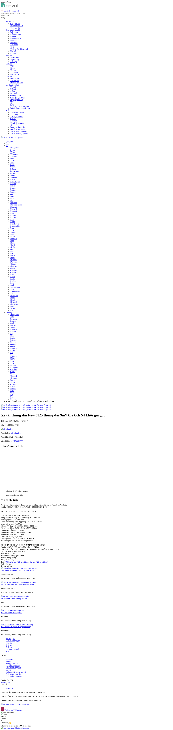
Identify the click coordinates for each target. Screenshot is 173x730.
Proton (12, 186)
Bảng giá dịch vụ (12, 664)
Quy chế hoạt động (13, 666)
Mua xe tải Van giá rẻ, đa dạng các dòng (16, 627)
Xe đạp (13, 70)
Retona (13, 332)
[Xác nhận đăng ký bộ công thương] (15, 704)
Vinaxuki (13, 156)
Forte (12, 391)
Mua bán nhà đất (16, 26)
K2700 (13, 359)
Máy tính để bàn (16, 38)
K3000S (13, 357)
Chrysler (13, 266)
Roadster (13, 329)
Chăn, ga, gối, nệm (17, 98)
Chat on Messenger (22, 728)
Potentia (13, 340)
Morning (9, 313)
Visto (12, 317)
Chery (12, 268)
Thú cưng (14, 114)
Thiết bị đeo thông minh (19, 49)
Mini (12, 198)
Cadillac (13, 272)
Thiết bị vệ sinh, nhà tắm (19, 106)
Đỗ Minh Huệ (16, 433)
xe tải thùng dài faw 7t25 (30, 562)
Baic (12, 283)
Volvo (12, 152)
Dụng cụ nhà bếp (16, 100)
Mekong (13, 207)
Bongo (12, 380)
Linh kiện (14, 53)
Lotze (12, 351)
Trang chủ (9, 141)
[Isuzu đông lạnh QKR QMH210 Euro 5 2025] (19, 568)
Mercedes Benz (16, 205)
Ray (11, 334)
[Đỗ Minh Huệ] (7, 429)
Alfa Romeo (15, 291)
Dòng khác (14, 315)
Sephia (12, 327)
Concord (13, 370)
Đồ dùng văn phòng (17, 129)
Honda (12, 300)
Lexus (12, 222)
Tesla (12, 163)
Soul (12, 323)
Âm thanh (14, 45)
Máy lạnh (13, 91)
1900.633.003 (6, 682)
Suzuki (13, 167)
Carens (13, 384)
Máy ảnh (13, 41)
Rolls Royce (15, 182)
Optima (13, 344)
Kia (7, 146)
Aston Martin (15, 287)
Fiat (11, 253)
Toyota (13, 308)
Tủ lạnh (13, 87)
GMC (12, 245)
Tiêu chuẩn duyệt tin (13, 668)
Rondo (12, 386)
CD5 (12, 374)
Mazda (12, 298)
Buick (12, 277)
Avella (12, 382)
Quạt (12, 102)
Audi (12, 285)
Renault (13, 184)
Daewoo (13, 262)
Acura (12, 294)
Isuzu (12, 234)
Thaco (12, 160)
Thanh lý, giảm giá (17, 123)
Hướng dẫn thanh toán (14, 676)
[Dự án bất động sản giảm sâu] (12, 137)
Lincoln (13, 217)
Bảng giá (9, 661)
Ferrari (12, 256)
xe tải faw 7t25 (14, 562)
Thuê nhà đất (15, 28)
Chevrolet (14, 304)
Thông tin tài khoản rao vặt (16, 672)
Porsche (13, 188)
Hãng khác (14, 148)
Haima (12, 243)
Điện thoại (14, 32)
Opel (12, 194)
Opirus (12, 346)
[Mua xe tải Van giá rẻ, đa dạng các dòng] (17, 625)
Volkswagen (15, 154)
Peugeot (13, 192)
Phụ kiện (13, 51)
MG (11, 201)
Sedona (13, 389)
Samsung (13, 177)
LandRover (14, 224)
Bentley (13, 281)
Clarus (12, 372)
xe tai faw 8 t (44, 562)
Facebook (9, 688)
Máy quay (14, 43)
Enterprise (14, 367)
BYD (12, 275)
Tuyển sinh (14, 57)
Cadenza (13, 378)
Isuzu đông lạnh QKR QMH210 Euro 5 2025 (18, 570)
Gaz (11, 249)
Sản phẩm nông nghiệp (19, 133)
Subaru (13, 169)
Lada (12, 228)
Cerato (12, 393)
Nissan (12, 196)
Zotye (12, 150)
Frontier (13, 365)
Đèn (12, 104)
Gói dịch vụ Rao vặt (11, 11)
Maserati (13, 211)
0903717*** (18, 441)
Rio (11, 397)
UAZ (12, 158)
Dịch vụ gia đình (16, 83)
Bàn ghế (13, 93)
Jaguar (12, 232)
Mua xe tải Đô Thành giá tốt (11, 613)
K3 (11, 395)
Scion (12, 175)
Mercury (13, 203)
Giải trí (13, 119)
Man (12, 213)
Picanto (13, 342)
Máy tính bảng (15, 34)
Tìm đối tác (14, 81)
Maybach (13, 209)
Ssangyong (14, 171)
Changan (13, 270)
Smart (12, 173)
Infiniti (12, 237)
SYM (12, 165)
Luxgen (13, 215)
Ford (12, 306)
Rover (12, 179)
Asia (12, 289)
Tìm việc (13, 62)
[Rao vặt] (10, 8)
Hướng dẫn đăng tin (13, 674)
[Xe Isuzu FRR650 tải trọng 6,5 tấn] (15, 596)
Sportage (13, 319)
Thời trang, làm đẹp (17, 112)
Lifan (12, 220)
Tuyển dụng (14, 60)
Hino (12, 241)
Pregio (12, 338)
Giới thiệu (9, 659)
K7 (11, 353)
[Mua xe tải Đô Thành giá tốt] (12, 610)
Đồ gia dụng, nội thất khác (20, 108)
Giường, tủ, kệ (15, 95)
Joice (12, 361)
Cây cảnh (13, 125)
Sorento (13, 325)
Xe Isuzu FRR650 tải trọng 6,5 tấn (14, 599)
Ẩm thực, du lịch (16, 117)
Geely (12, 247)
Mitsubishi (14, 296)
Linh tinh (13, 121)
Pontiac (13, 190)
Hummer (13, 239)
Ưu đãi (8, 670)
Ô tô (12, 66)
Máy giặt (13, 89)
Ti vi (12, 47)
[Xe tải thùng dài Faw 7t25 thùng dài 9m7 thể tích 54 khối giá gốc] (26, 405)
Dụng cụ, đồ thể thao (18, 127)
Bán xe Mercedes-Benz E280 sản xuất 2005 (17, 584)
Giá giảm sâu (15, 24)
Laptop (13, 36)
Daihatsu (13, 260)
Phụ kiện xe (14, 74)
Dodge (12, 258)
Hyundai (13, 302)
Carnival (13, 376)
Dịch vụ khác (15, 79)
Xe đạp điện (14, 72)
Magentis (13, 348)
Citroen (13, 264)
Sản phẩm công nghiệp (18, 131)
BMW (12, 279)
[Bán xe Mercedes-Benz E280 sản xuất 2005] (18, 582)
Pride (12, 336)
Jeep (12, 230)
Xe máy (13, 68)
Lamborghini (15, 226)
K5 (11, 355)
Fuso (12, 251)
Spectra (13, 321)
